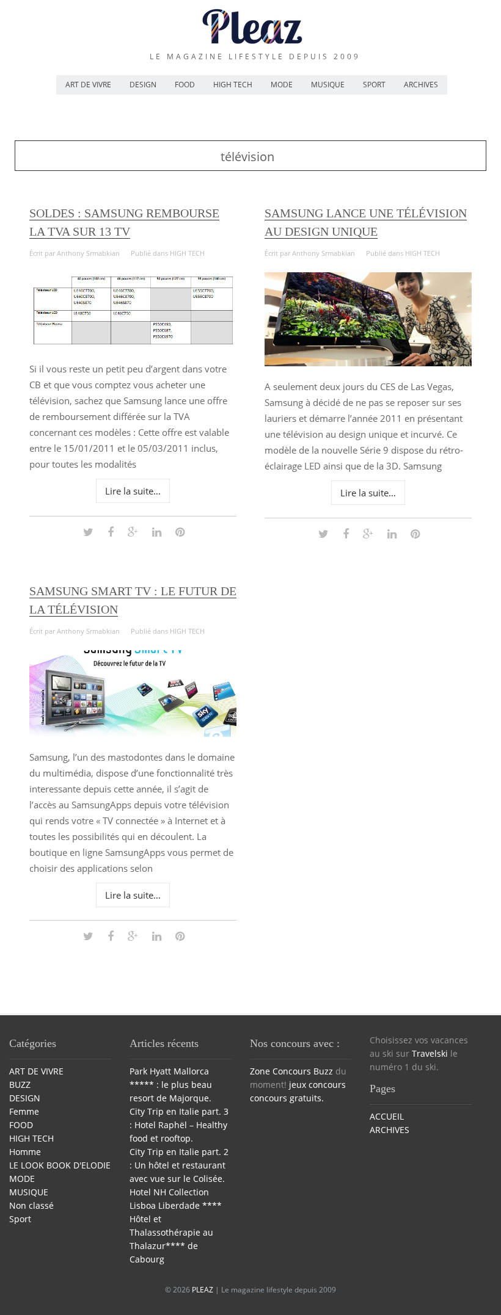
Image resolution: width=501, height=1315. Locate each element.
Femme (24, 1111)
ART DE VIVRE (88, 84)
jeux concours (317, 1084)
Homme (25, 1151)
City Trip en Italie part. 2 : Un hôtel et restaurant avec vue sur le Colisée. (179, 1165)
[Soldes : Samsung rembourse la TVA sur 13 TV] (133, 345)
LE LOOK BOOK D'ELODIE (60, 1165)
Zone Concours (280, 1071)
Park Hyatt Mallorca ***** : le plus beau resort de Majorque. (171, 1084)
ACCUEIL (387, 1116)
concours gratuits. (287, 1098)
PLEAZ (202, 1289)
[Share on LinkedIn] (156, 531)
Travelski (430, 1053)
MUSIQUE (328, 84)
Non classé (31, 1205)
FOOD (185, 84)
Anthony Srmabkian (88, 253)
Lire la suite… (133, 491)
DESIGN (143, 84)
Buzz (323, 1071)
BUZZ (20, 1084)
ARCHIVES (421, 84)
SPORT (374, 84)
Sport (20, 1219)
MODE (282, 84)
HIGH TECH (232, 84)
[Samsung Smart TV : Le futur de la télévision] (133, 733)
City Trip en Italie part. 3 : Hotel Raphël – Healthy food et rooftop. (179, 1125)
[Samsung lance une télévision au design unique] (368, 363)
